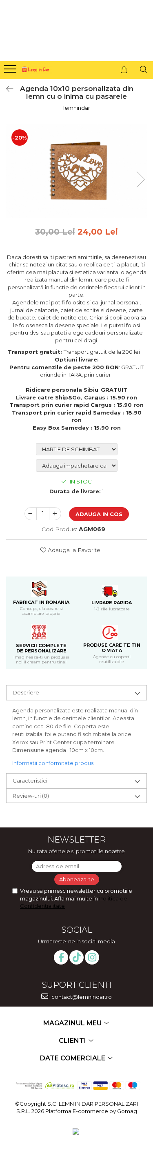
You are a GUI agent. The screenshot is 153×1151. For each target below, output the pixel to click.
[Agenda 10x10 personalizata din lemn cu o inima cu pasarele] (76, 171)
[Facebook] (61, 957)
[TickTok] (76, 957)
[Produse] (11, 71)
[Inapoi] (6, 89)
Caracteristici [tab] (30, 780)
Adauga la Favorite (73, 550)
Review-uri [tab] (31, 795)
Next (140, 179)
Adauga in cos (98, 514)
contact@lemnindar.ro (81, 997)
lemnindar (76, 107)
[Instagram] (92, 957)
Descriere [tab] (26, 692)
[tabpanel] (76, 171)
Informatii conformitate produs (52, 763)
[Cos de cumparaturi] (124, 69)
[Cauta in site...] (143, 69)
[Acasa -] (35, 68)
